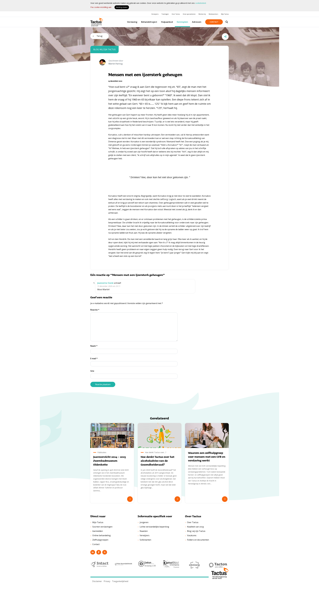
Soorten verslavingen (102, 526)
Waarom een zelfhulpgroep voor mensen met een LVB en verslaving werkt (206, 456)
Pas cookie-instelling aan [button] (100, 7)
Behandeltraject (149, 22)
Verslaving (132, 22)
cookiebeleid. (200, 3)
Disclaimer (97, 581)
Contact (214, 22)
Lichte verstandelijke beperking (154, 526)
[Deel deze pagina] (225, 36)
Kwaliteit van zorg (195, 526)
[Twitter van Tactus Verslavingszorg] (104, 552)
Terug (99, 36)
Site (92, 371)
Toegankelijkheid (120, 581)
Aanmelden (97, 531)
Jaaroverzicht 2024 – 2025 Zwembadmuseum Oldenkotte (109, 461)
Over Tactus (176, 14)
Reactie (94, 309)
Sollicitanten (145, 539)
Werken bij (202, 14)
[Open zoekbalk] (227, 22)
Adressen (196, 22)
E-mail (94, 358)
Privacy (107, 581)
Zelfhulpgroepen (100, 539)
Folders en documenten (198, 539)
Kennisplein (182, 22)
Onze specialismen (189, 14)
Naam (93, 346)
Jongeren (144, 522)
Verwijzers (155, 14)
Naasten (144, 531)
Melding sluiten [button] (121, 7)
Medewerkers (213, 14)
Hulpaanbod (167, 22)
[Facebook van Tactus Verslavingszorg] (98, 552)
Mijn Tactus (225, 14)
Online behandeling (101, 535)
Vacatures (191, 535)
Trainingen (165, 14)
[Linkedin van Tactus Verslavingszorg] (92, 552)
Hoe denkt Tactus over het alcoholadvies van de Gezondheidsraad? (157, 461)
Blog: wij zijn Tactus (196, 531)
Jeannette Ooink (105, 283)
